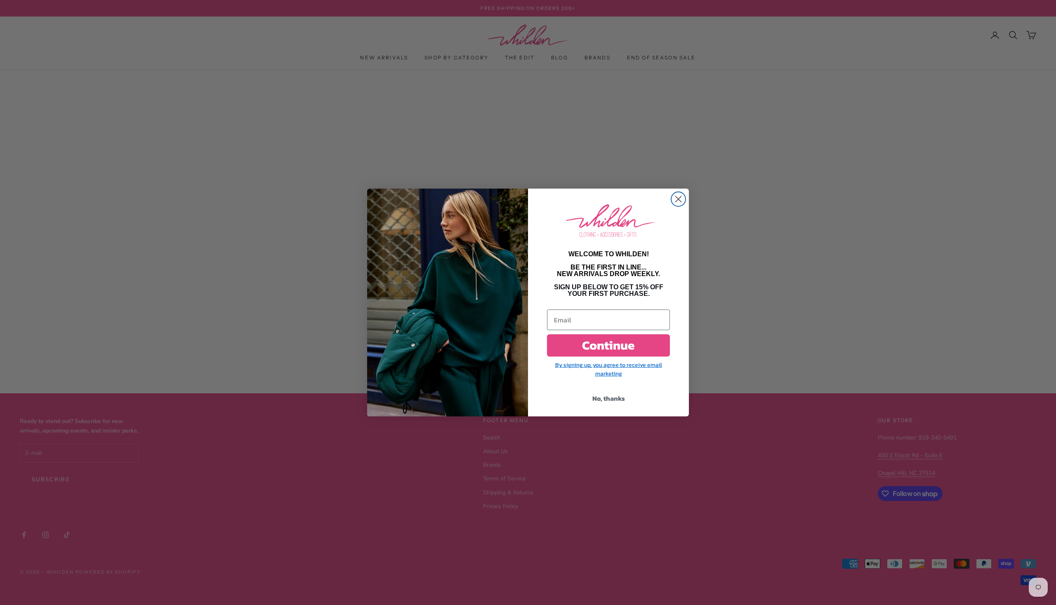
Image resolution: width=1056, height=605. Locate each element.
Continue (608, 345)
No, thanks (608, 398)
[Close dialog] (678, 199)
